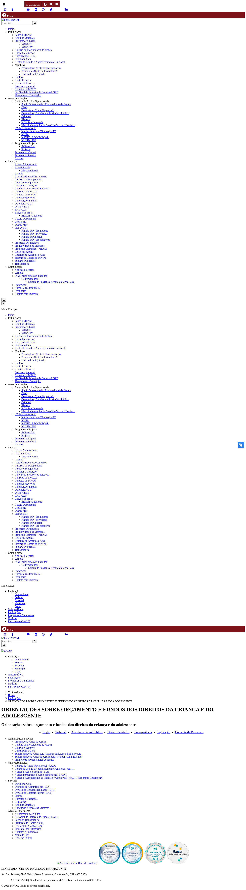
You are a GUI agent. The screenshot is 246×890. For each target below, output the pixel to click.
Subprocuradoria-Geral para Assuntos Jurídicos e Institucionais (48, 753)
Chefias (19, 77)
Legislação (20, 221)
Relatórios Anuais (24, 251)
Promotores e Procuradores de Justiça (34, 759)
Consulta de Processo (26, 191)
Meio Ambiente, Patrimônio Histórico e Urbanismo (48, 125)
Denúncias (20, 290)
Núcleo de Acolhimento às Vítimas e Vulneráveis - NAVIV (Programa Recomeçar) (58, 777)
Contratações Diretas (26, 200)
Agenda (19, 173)
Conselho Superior (24, 52)
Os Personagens (29, 278)
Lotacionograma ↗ (25, 86)
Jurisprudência (15, 609)
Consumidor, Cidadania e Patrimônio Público (45, 113)
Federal (19, 597)
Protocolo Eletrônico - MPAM (31, 248)
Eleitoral (25, 119)
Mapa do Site (22, 834)
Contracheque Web (25, 197)
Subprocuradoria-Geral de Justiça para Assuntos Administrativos (49, 756)
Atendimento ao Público (87, 732)
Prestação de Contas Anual (29, 822)
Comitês (19, 158)
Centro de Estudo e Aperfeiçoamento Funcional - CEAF (44, 768)
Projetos (25, 149)
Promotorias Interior (25, 155)
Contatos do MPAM (25, 89)
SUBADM (27, 46)
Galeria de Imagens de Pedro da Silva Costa (51, 281)
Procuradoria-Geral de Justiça (30, 741)
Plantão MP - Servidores (34, 233)
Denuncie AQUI (23, 203)
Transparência (22, 263)
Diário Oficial (22, 206)
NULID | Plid (28, 140)
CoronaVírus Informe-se (27, 287)
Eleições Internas (24, 212)
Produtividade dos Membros (30, 245)
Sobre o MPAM (23, 34)
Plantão (19, 795)
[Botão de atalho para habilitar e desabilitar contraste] (45, 4)
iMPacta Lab (28, 146)
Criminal (26, 116)
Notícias (12, 618)
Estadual (19, 600)
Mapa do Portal (29, 170)
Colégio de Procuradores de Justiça (33, 49)
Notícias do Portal (24, 269)
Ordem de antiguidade (33, 74)
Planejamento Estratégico (28, 95)
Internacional (21, 594)
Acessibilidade (22, 167)
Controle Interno (23, 80)
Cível (24, 107)
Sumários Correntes (25, 260)
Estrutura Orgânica (25, 37)
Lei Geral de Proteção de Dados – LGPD (36, 92)
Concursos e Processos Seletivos (32, 188)
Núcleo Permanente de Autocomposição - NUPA (41, 774)
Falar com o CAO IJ (19, 621)
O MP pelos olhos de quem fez (31, 275)
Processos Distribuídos (27, 242)
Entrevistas (20, 284)
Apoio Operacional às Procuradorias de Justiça (46, 104)
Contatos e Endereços (26, 831)
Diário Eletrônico (118, 732)
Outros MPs (21, 224)
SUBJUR (26, 43)
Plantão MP (21, 227)
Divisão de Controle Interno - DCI (33, 792)
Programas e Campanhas (21, 615)
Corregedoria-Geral (25, 56)
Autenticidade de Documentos (31, 176)
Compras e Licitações (26, 185)
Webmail (19, 272)
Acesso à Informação (26, 164)
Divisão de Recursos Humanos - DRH (35, 789)
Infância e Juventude (32, 122)
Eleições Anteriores (31, 215)
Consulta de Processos (189, 732)
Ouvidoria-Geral (23, 59)
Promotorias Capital (25, 152)
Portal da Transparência (27, 819)
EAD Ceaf (20, 209)
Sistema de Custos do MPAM (30, 257)
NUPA (25, 134)
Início (11, 28)
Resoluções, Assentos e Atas (30, 254)
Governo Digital (23, 837)
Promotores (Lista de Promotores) (39, 71)
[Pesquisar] (34, 23)
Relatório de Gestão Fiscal (29, 825)
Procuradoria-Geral (25, 40)
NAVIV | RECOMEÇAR (35, 137)
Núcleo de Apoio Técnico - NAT (32, 771)
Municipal (20, 603)
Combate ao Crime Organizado (37, 110)
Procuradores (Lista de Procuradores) (41, 68)
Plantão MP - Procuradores (35, 239)
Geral (18, 606)
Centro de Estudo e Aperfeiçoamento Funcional (40, 62)
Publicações (14, 612)
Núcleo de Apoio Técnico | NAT (38, 131)
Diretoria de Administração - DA (32, 786)
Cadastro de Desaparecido (28, 179)
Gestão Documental (25, 218)
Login (46, 732)
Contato (5, 880)
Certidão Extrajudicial (26, 182)
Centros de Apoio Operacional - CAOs (35, 765)
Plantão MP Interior (31, 236)
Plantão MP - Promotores (34, 230)
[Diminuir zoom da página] (56, 4)
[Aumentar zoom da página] (51, 4)
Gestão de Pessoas (24, 83)
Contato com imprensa (26, 293)
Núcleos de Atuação (25, 128)
